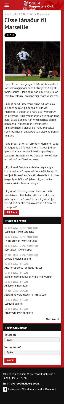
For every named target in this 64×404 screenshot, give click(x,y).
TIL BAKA (12, 212)
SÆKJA (10, 360)
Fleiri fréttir (53, 319)
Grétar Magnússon (39, 14)
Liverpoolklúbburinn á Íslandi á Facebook (32, 389)
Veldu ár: (10, 334)
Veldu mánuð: (13, 347)
